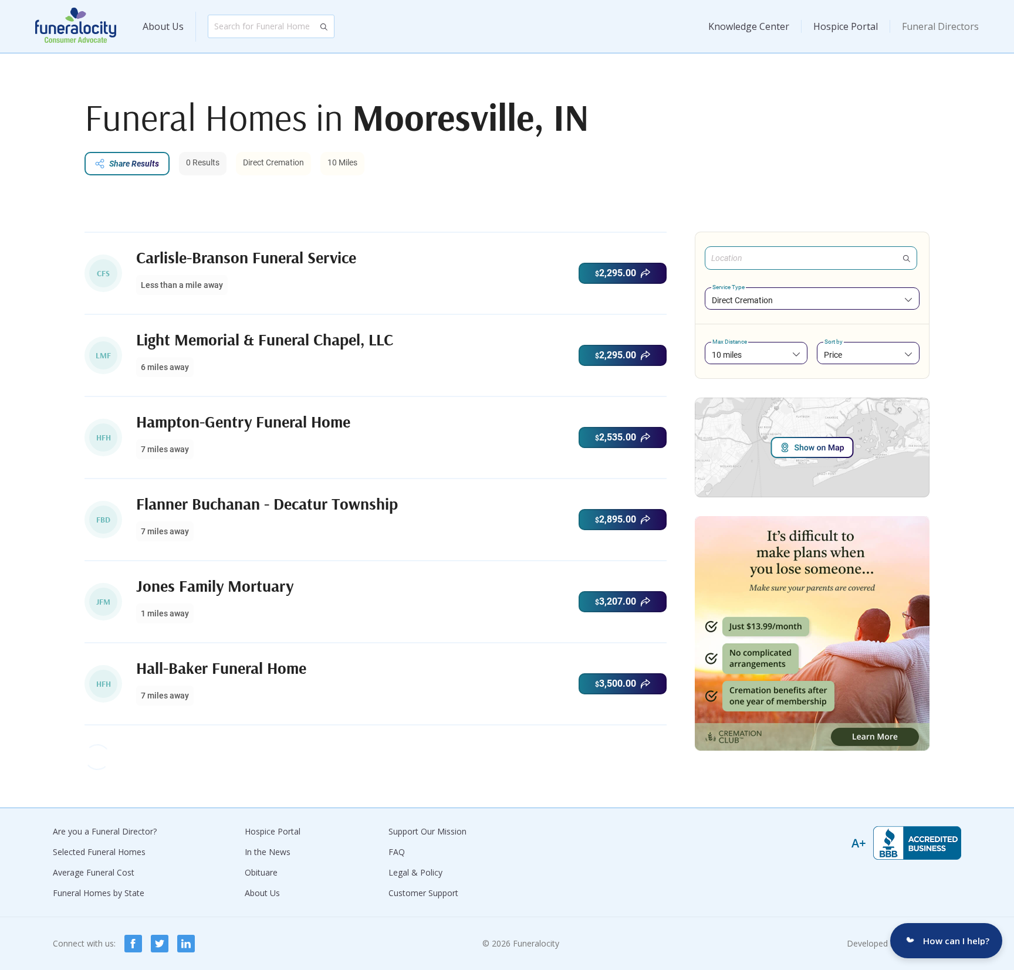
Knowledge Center (748, 26)
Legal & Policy (415, 872)
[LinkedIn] (186, 943)
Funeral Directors (940, 26)
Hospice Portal (845, 26)
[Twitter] (159, 943)
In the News (267, 851)
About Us (163, 26)
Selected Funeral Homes (99, 851)
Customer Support (423, 892)
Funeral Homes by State (98, 892)
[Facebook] (133, 943)
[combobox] (812, 300)
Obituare (261, 872)
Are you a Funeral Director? (105, 831)
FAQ (396, 851)
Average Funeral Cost (93, 872)
